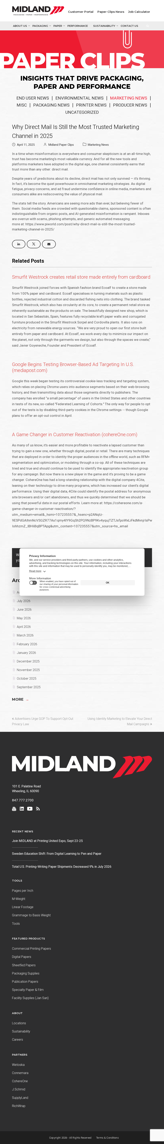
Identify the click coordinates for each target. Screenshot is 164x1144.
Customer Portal (80, 12)
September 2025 (29, 687)
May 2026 (24, 618)
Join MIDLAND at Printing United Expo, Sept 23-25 (47, 841)
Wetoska (18, 1065)
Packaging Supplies (25, 973)
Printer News (91, 105)
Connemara (20, 1073)
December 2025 (28, 661)
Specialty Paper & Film (28, 990)
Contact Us (129, 25)
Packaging (40, 25)
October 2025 (26, 678)
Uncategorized (82, 112)
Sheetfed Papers (24, 965)
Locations (19, 1023)
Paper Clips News (110, 12)
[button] (18, 244)
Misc (22, 105)
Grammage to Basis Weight (31, 915)
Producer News (130, 105)
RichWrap (18, 1106)
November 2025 (28, 670)
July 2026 (23, 601)
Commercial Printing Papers (31, 949)
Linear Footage (22, 907)
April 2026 (24, 627)
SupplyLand (20, 1098)
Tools (16, 924)
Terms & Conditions (107, 1137)
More (20, 699)
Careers (17, 1039)
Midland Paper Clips (61, 145)
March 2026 (25, 635)
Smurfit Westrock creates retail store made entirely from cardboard (81, 277)
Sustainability (104, 25)
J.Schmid (18, 1089)
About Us (20, 25)
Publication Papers (25, 981)
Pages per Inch (22, 891)
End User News (32, 98)
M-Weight (18, 899)
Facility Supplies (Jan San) (30, 998)
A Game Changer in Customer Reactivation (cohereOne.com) (74, 434)
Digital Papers (21, 957)
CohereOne (20, 1081)
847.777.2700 (23, 800)
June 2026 (24, 609)
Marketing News (128, 98)
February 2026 (27, 644)
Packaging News (51, 105)
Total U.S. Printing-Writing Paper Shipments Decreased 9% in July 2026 (61, 867)
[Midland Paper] (38, 11)
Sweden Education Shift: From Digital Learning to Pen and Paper (56, 854)
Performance (77, 25)
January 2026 (26, 653)
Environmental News (79, 98)
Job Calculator (139, 12)
